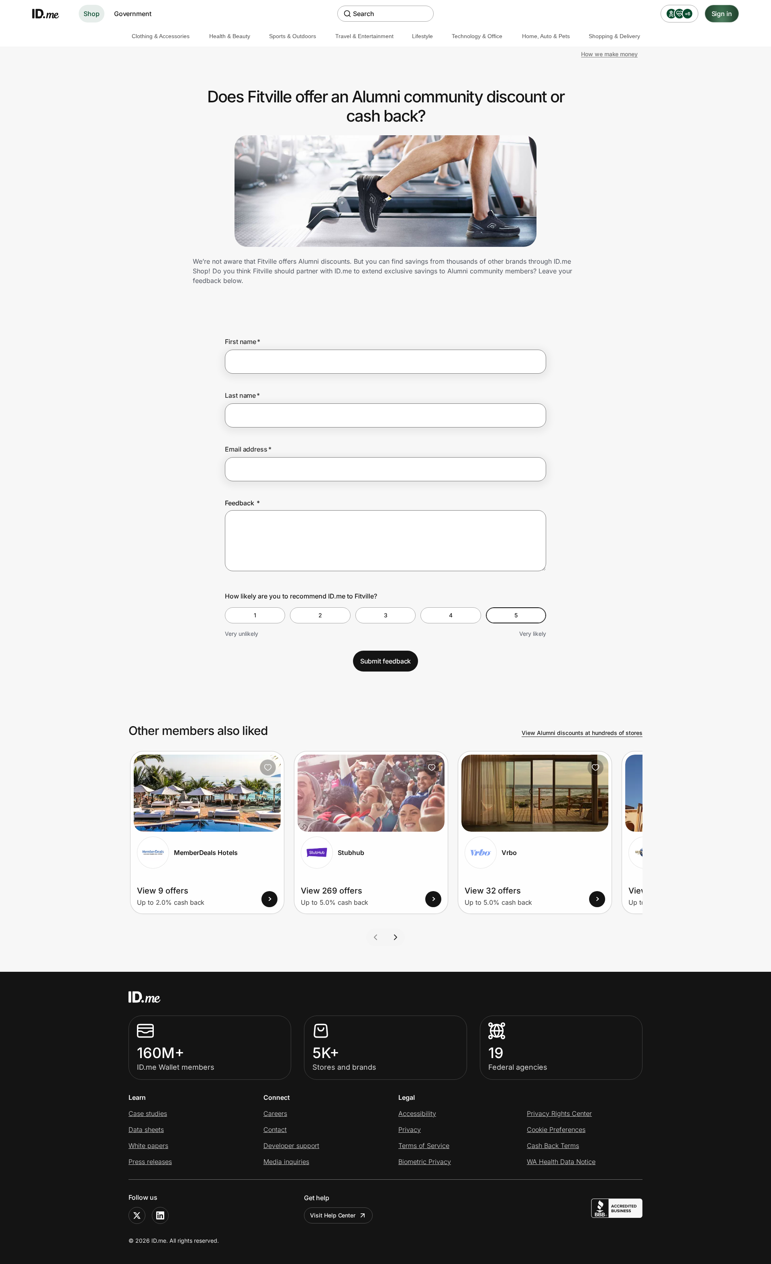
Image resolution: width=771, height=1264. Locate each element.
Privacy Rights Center (559, 1113)
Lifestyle (422, 36)
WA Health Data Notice (561, 1162)
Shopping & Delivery (614, 36)
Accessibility (417, 1113)
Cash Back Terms (553, 1146)
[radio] (255, 615)
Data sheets (146, 1130)
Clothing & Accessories (161, 36)
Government (132, 14)
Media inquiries (286, 1162)
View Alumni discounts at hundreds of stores (582, 732)
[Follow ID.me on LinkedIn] (160, 1215)
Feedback (242, 503)
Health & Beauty (229, 36)
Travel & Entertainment (364, 36)
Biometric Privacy (424, 1162)
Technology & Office (477, 36)
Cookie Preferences (556, 1130)
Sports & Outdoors (292, 36)
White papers (148, 1146)
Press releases (150, 1162)
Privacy (409, 1130)
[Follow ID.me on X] (136, 1215)
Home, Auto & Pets (546, 36)
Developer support (291, 1146)
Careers (275, 1113)
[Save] (268, 767)
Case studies (147, 1113)
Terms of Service (423, 1146)
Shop (92, 14)
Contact (275, 1130)
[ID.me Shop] (50, 13)
